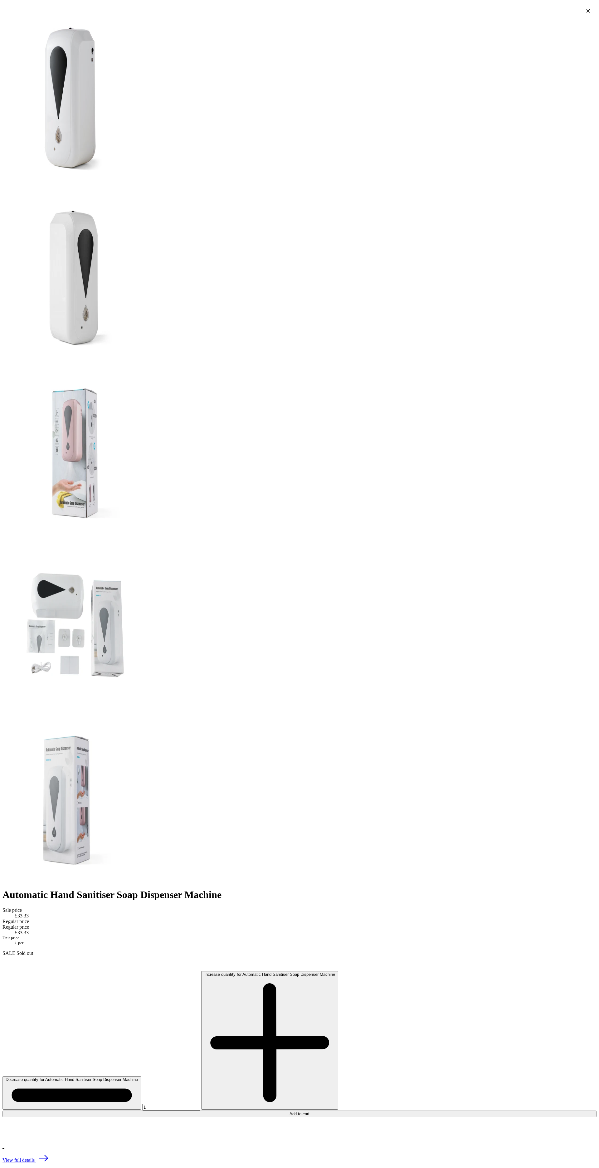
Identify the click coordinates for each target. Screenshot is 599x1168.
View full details (19, 1160)
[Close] (588, 11)
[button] (299, 1130)
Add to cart (299, 1114)
